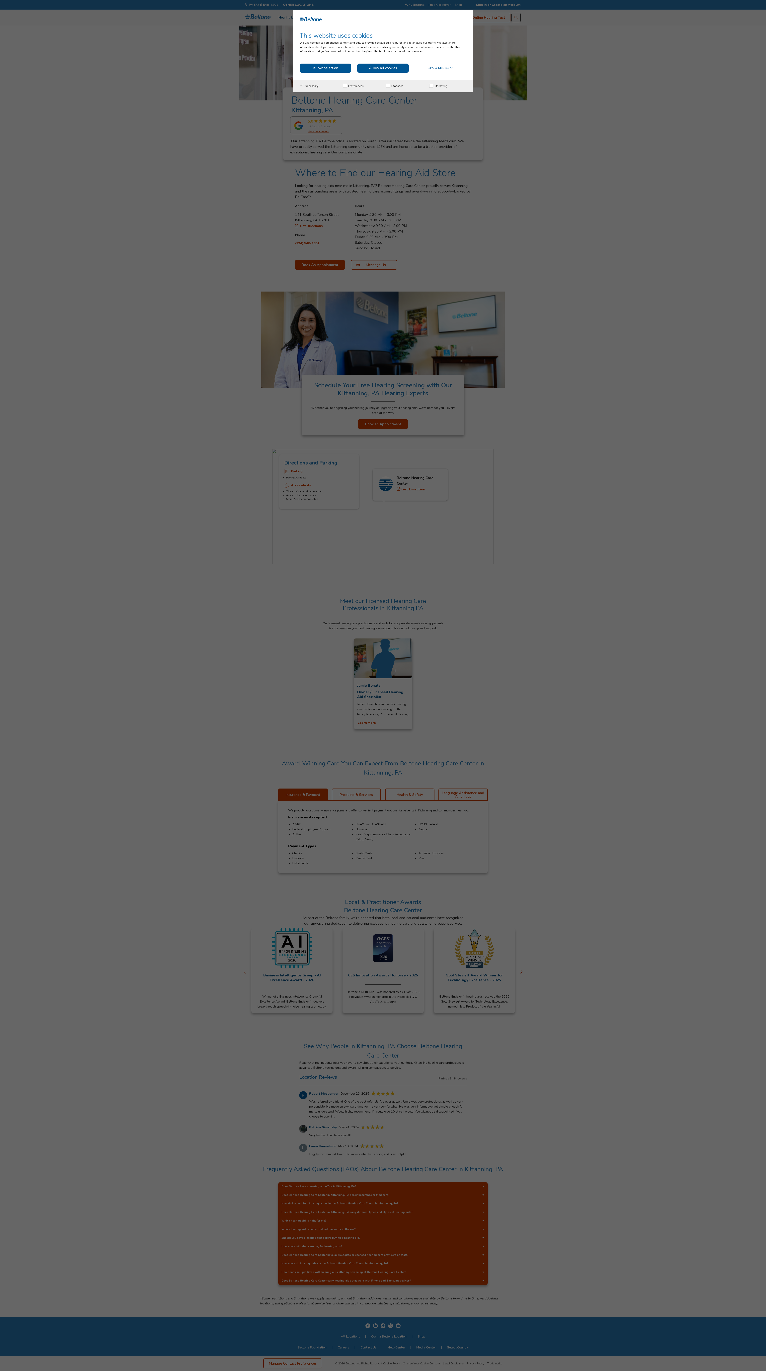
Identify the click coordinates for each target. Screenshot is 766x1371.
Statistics (397, 86)
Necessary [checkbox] (311, 86)
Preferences (355, 86)
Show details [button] (439, 68)
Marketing (440, 86)
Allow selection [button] (325, 68)
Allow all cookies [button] (383, 68)
